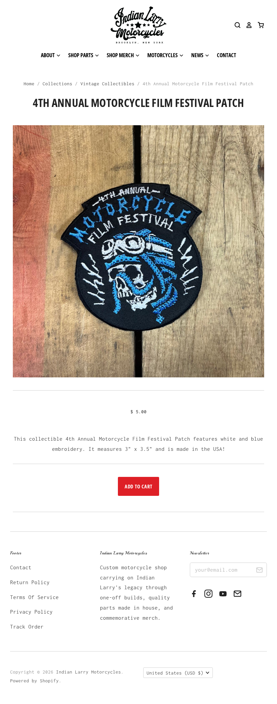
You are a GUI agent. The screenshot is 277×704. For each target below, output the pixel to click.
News (197, 55)
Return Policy (30, 582)
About (48, 55)
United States (175, 673)
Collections (57, 83)
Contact (226, 55)
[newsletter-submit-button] (259, 571)
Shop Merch (121, 55)
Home (29, 83)
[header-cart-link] (258, 25)
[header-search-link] (235, 25)
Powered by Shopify (34, 680)
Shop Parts (81, 55)
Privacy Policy (31, 612)
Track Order (27, 626)
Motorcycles (163, 55)
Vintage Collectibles (107, 83)
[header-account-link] (246, 25)
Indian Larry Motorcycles (88, 672)
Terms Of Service (34, 597)
